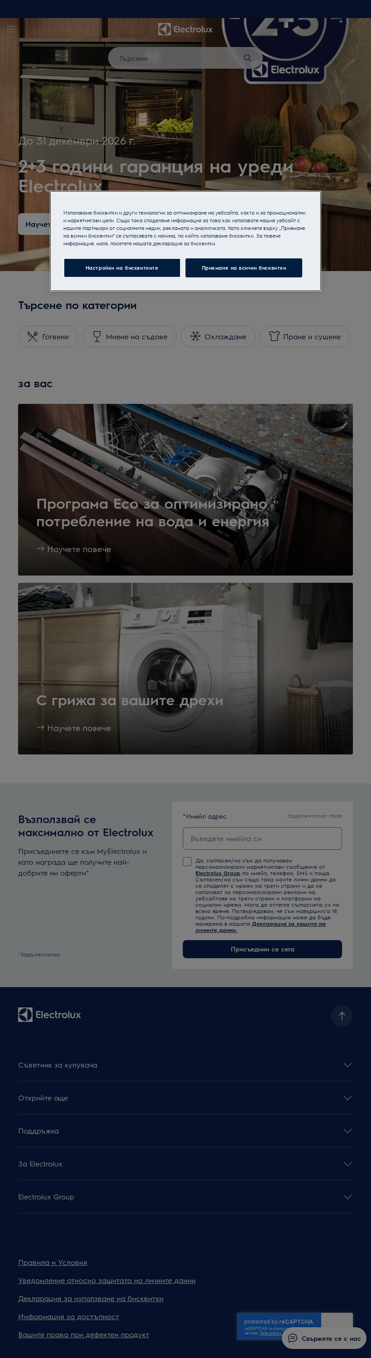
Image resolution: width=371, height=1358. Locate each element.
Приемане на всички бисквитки (244, 267)
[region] (185, 241)
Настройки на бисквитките (122, 267)
